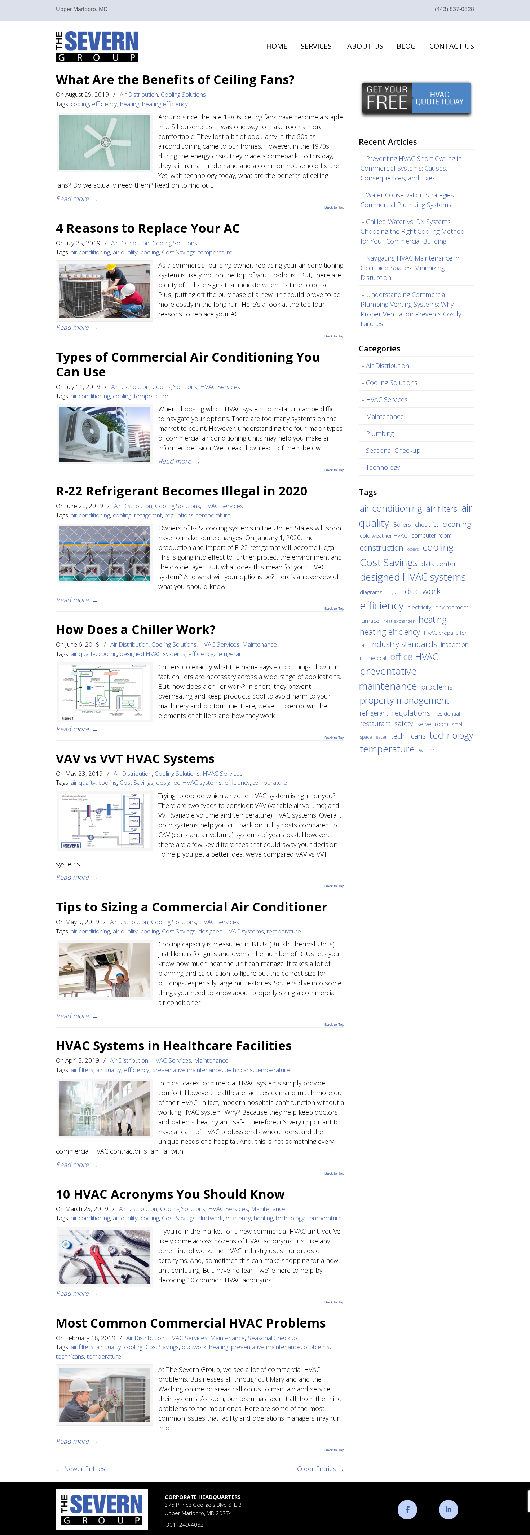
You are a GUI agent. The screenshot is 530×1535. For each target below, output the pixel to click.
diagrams (371, 592)
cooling (80, 104)
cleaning (456, 524)
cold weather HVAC (383, 535)
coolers (413, 549)
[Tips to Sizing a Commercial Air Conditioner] (104, 970)
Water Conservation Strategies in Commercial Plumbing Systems (411, 200)
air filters (82, 1070)
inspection (454, 644)
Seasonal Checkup (272, 1338)
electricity (419, 607)
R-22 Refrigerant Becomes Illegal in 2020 (182, 490)
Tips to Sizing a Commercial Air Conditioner (191, 906)
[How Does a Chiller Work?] (104, 692)
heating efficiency (165, 104)
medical (376, 657)
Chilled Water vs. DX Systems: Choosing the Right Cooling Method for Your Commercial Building (413, 231)
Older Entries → (320, 1468)
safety (403, 723)
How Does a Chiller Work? (136, 629)
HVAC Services (220, 386)
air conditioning (90, 252)
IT (361, 658)
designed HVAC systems (152, 654)
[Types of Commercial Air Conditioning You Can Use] (104, 434)
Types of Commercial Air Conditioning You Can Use (188, 364)
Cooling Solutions (183, 94)
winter (427, 750)
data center (438, 563)
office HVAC (414, 656)
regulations (179, 515)
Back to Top (334, 207)
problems (317, 1347)
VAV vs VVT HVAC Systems (135, 758)
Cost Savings (178, 252)
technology (290, 1218)
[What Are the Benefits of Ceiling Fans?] (104, 142)
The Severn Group (97, 46)
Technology (383, 467)
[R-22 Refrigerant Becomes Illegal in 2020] (104, 553)
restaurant (375, 723)
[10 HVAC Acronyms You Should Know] (104, 1257)
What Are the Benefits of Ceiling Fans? (175, 79)
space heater (373, 737)
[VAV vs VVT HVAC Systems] (104, 821)
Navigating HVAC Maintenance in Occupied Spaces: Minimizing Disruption (410, 268)
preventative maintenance (187, 1070)
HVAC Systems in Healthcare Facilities (174, 1045)
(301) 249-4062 (184, 1524)
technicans (239, 1070)
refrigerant (148, 515)
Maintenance (259, 644)
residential (447, 713)
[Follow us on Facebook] (407, 1509)
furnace (369, 621)
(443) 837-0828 (454, 9)
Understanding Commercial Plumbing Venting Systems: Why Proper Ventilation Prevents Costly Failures (411, 309)
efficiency (104, 104)
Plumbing (380, 433)
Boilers (402, 525)
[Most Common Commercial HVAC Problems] (104, 1395)
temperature (215, 252)
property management (404, 700)
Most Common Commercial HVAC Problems (191, 1322)
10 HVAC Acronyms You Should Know (170, 1193)
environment (451, 607)
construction (381, 547)
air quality (125, 252)
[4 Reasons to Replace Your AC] (104, 291)
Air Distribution (139, 94)
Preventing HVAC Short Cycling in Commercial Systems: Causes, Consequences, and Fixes (411, 168)
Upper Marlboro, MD (82, 9)
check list (426, 525)
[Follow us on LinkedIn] (448, 1509)
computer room (431, 535)
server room (432, 724)
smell (457, 724)
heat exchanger (399, 621)
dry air (394, 592)
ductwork (210, 1218)
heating (129, 104)
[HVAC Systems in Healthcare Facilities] (104, 1108)
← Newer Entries (80, 1468)
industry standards (403, 644)
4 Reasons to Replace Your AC (148, 227)
